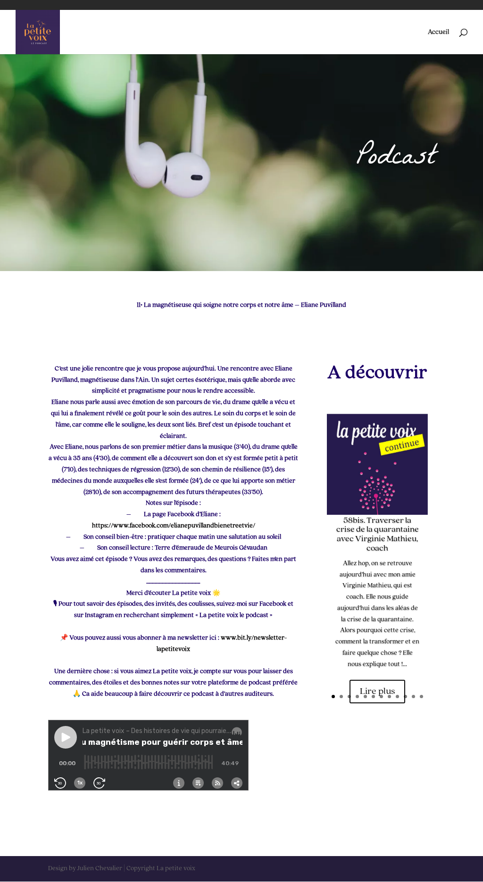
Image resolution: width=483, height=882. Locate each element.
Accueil (438, 32)
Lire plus (377, 691)
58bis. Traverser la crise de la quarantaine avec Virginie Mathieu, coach (377, 534)
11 (413, 696)
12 (421, 696)
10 (405, 696)
